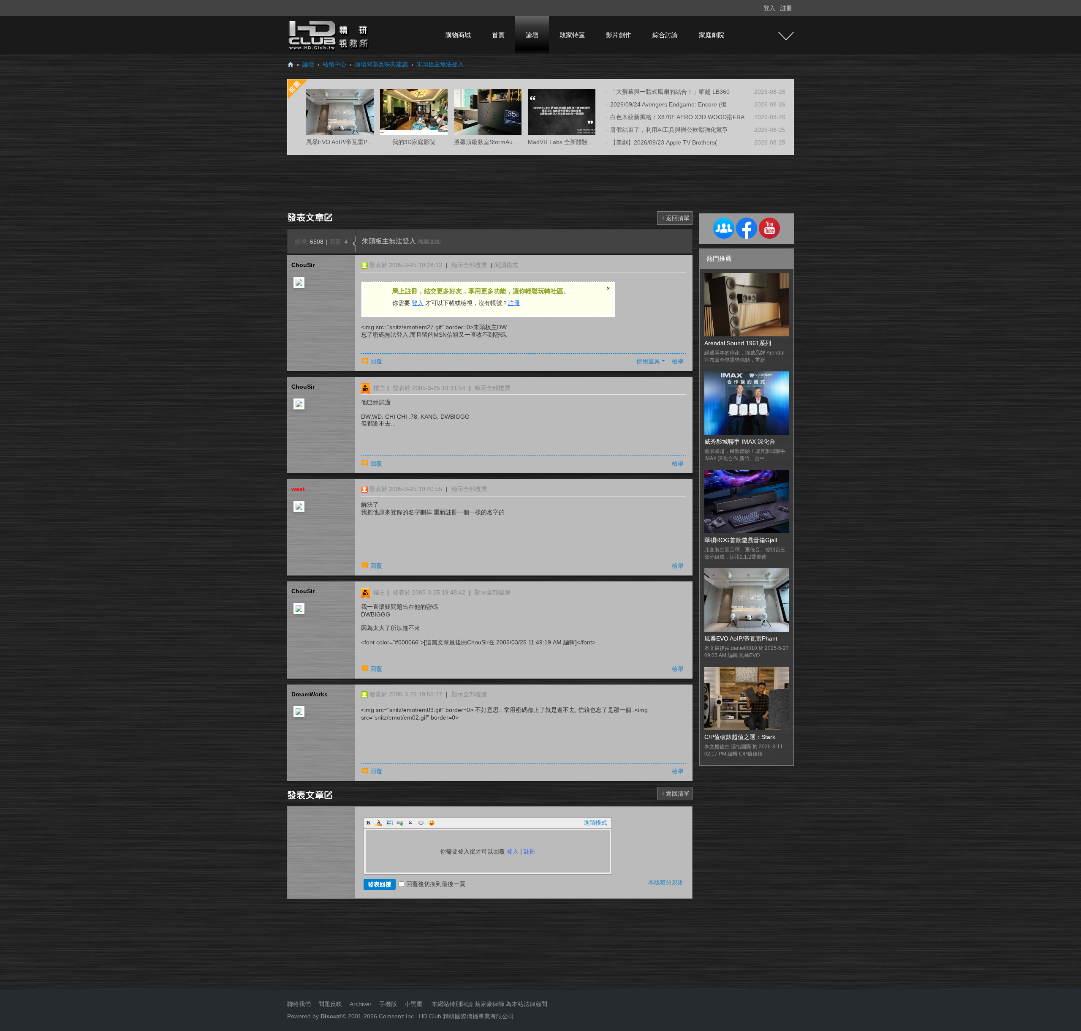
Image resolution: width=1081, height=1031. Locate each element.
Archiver (361, 1004)
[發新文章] (311, 216)
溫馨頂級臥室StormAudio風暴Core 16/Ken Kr (514, 142)
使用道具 (648, 361)
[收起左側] (354, 244)
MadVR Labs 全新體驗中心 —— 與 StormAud (588, 142)
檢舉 (678, 361)
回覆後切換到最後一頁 (435, 884)
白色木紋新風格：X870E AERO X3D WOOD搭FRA (677, 117)
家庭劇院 (711, 34)
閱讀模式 (506, 265)
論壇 (532, 34)
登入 (769, 8)
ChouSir (303, 265)
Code (421, 822)
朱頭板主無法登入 (440, 64)
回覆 (376, 361)
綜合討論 (665, 34)
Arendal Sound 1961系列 (737, 343)
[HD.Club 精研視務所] (329, 34)
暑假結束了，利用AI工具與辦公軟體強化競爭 (669, 129)
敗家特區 (572, 34)
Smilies (431, 822)
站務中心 (334, 64)
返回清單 (678, 218)
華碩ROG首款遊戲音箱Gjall (740, 540)
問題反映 (329, 1004)
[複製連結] (429, 242)
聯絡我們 (299, 1004)
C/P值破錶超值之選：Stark (739, 737)
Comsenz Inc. (396, 1016)
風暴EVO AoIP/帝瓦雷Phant (740, 638)
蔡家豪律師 (489, 1004)
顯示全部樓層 (469, 265)
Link (400, 822)
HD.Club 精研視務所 (290, 64)
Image (389, 822)
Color (379, 822)
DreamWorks (309, 694)
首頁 (498, 34)
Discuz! (331, 1016)
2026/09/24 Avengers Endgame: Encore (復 (668, 104)
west (298, 488)
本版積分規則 (666, 882)
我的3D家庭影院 (413, 142)
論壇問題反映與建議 (381, 64)
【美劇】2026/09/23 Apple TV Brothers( (663, 142)
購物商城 (458, 34)
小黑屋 (413, 1004)
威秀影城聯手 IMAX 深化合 (739, 441)
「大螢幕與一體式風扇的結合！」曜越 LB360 (670, 91)
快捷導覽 (786, 36)
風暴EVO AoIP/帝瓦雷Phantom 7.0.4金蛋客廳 (366, 142)
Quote (410, 822)
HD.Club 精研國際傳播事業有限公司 (466, 1016)
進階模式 (595, 822)
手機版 (388, 1004)
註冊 (786, 8)
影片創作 (618, 34)
